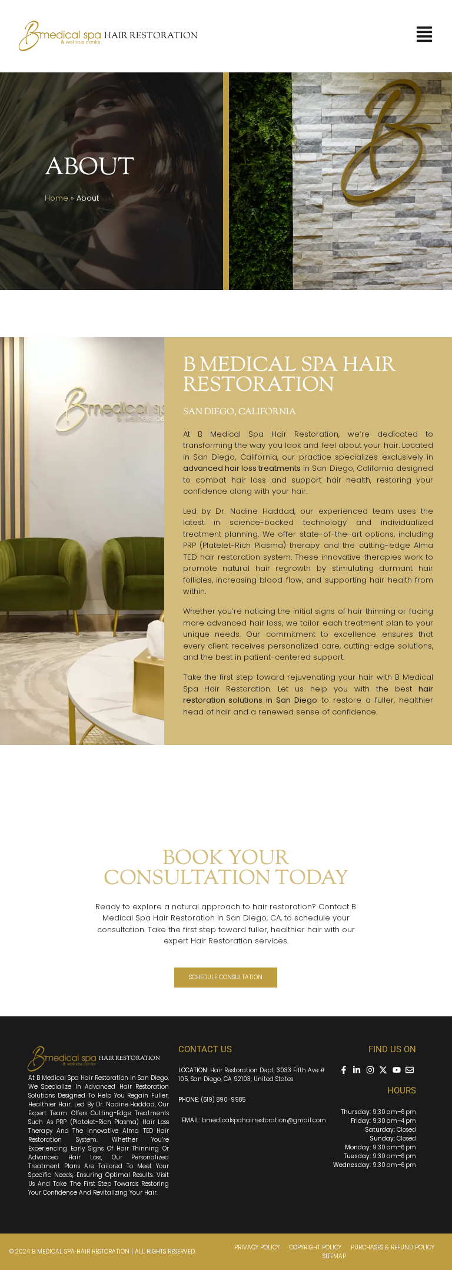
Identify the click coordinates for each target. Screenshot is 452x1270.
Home (56, 198)
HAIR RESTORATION (151, 36)
